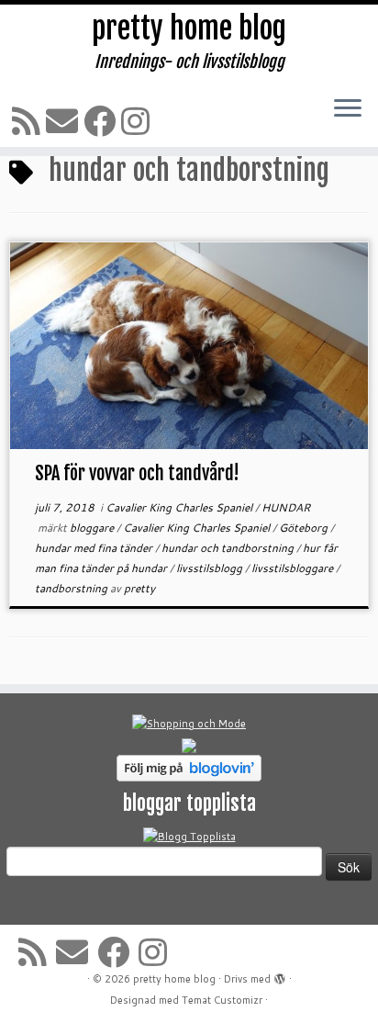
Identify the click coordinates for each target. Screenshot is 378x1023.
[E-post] (64, 120)
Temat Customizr (222, 1000)
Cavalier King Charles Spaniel (180, 507)
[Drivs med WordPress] (279, 975)
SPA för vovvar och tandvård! (137, 473)
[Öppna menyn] (347, 109)
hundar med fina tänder (95, 548)
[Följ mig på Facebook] (102, 120)
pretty (139, 588)
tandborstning (72, 588)
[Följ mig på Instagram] (138, 120)
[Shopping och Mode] (189, 722)
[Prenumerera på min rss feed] (29, 120)
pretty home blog (189, 28)
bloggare (93, 527)
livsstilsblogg (210, 568)
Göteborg (304, 527)
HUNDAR (285, 507)
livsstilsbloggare (293, 568)
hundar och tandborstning (228, 548)
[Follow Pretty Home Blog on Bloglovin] (189, 766)
